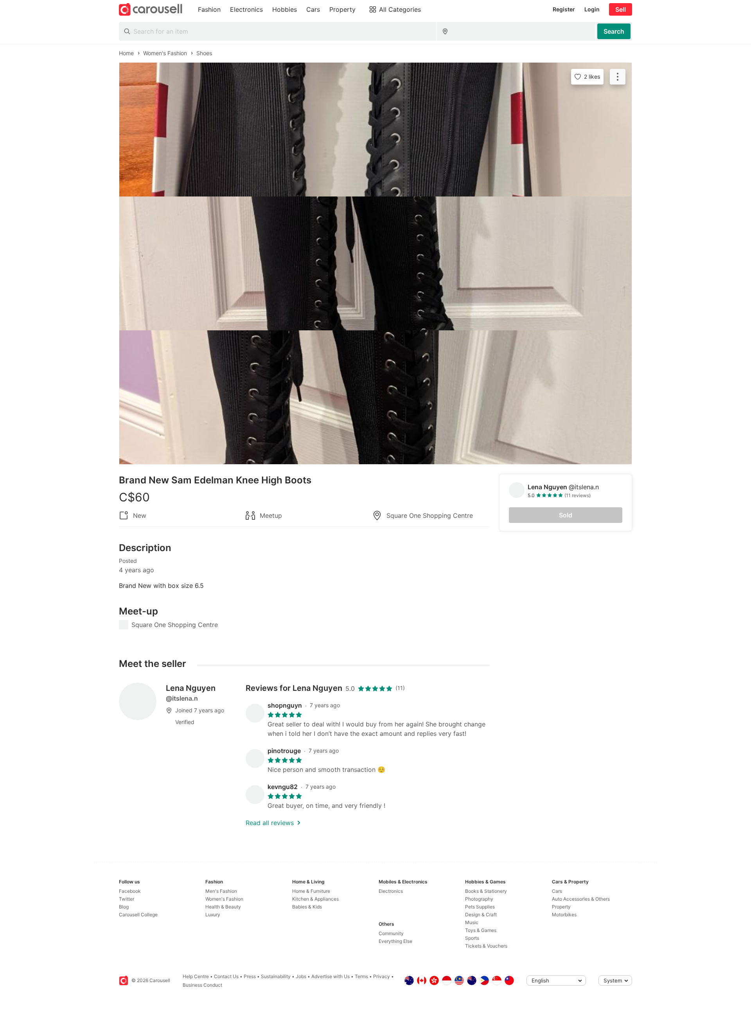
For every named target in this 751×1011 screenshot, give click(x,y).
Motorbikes (564, 914)
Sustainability (276, 976)
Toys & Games (480, 930)
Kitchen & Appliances (315, 899)
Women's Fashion (224, 899)
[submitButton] (614, 31)
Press (250, 976)
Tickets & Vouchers (486, 946)
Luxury (212, 914)
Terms (361, 976)
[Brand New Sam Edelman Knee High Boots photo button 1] (375, 129)
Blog (124, 907)
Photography (479, 899)
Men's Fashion (221, 891)
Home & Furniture (311, 891)
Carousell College (138, 914)
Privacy (381, 976)
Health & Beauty (223, 907)
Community (391, 933)
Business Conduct (202, 985)
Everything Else (395, 941)
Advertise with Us (330, 976)
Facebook (130, 891)
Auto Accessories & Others (581, 899)
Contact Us (226, 976)
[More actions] (617, 77)
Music (471, 922)
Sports (472, 938)
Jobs (301, 976)
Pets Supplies (480, 907)
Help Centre (196, 976)
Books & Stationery (486, 891)
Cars (557, 891)
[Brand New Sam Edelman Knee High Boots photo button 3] (375, 397)
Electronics (391, 891)
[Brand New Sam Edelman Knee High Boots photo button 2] (375, 263)
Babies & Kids (307, 907)
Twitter (126, 899)
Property (561, 907)
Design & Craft (481, 914)
